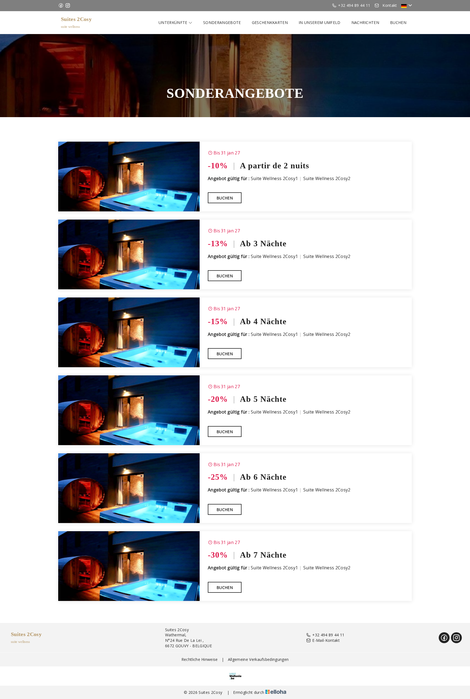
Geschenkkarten (270, 22)
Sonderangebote (222, 22)
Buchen (398, 22)
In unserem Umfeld (319, 22)
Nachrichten (365, 22)
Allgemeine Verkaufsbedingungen (258, 659)
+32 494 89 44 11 (328, 634)
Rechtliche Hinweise (199, 659)
